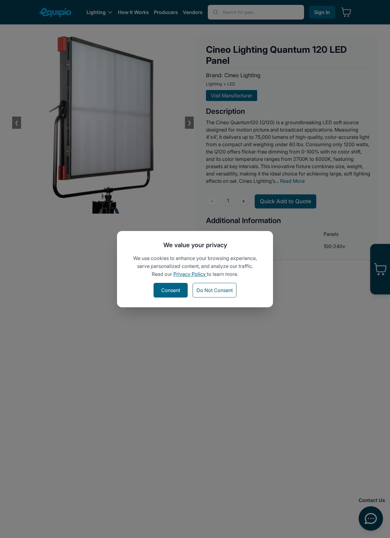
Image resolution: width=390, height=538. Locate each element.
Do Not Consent (215, 290)
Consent (170, 290)
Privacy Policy (190, 274)
